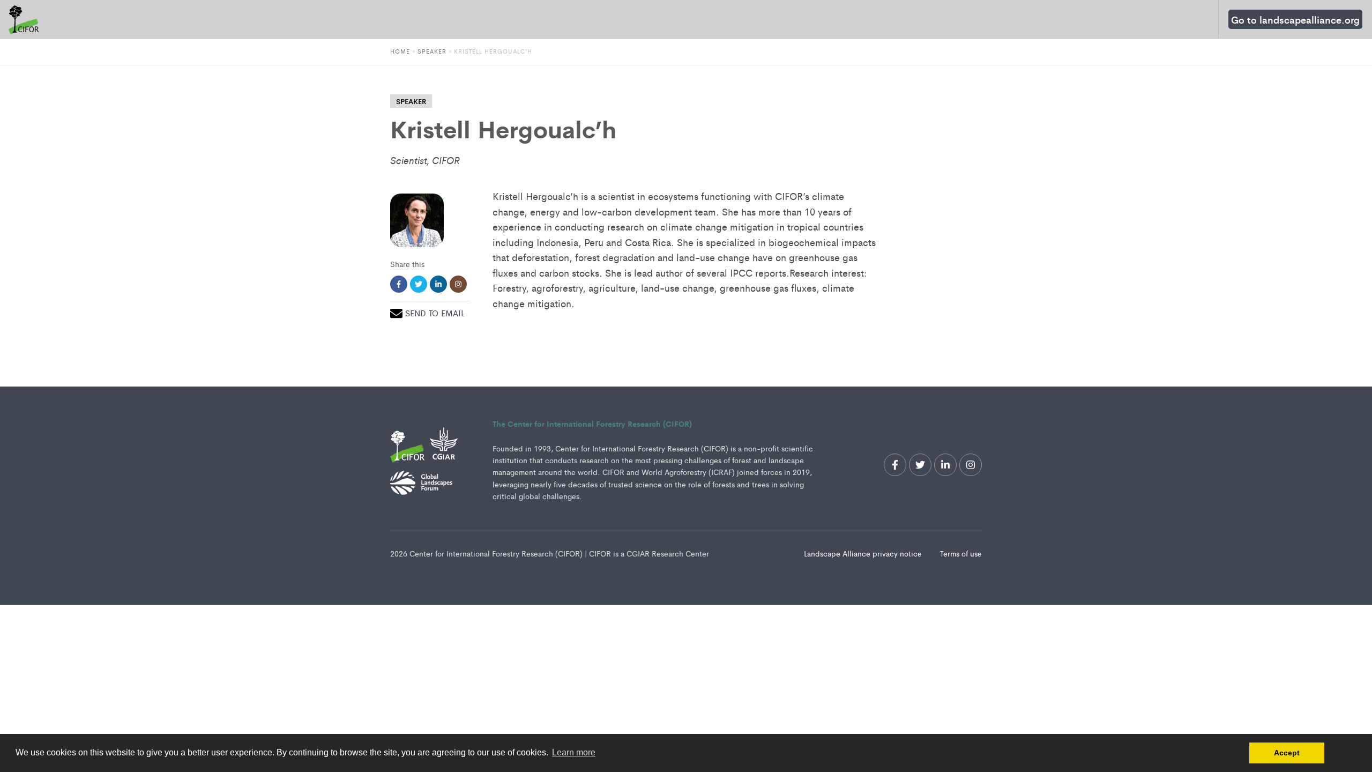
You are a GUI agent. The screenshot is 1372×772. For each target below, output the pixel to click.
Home (400, 51)
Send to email (435, 312)
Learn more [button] (573, 752)
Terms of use (961, 553)
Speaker (431, 51)
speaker (411, 101)
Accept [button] (1287, 752)
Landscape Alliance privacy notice (864, 553)
